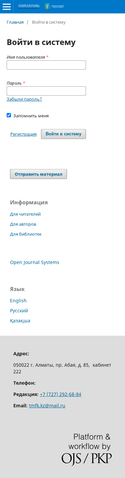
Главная (15, 22)
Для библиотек (26, 234)
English (18, 300)
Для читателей (25, 214)
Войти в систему (63, 133)
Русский (19, 310)
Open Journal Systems (34, 262)
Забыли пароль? (24, 99)
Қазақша (20, 320)
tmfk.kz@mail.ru (47, 405)
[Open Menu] (6, 6)
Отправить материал (38, 174)
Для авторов (23, 224)
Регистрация (23, 134)
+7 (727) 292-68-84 (60, 394)
